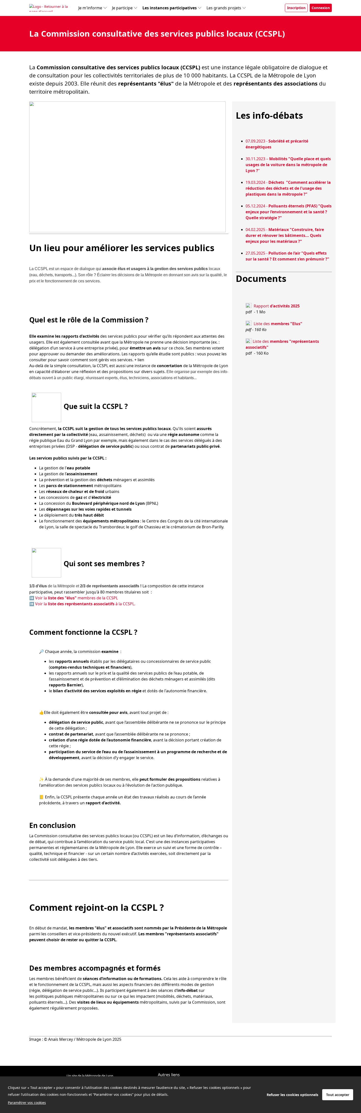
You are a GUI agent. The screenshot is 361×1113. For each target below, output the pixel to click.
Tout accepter (337, 1094)
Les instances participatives (169, 8)
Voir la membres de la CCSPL (76, 598)
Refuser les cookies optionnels (292, 1094)
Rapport (277, 306)
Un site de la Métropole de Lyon (90, 1075)
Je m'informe (90, 8)
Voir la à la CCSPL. (85, 604)
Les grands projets (224, 8)
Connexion (321, 7)
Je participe (122, 8)
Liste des (278, 323)
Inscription (296, 7)
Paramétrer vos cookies (27, 1102)
